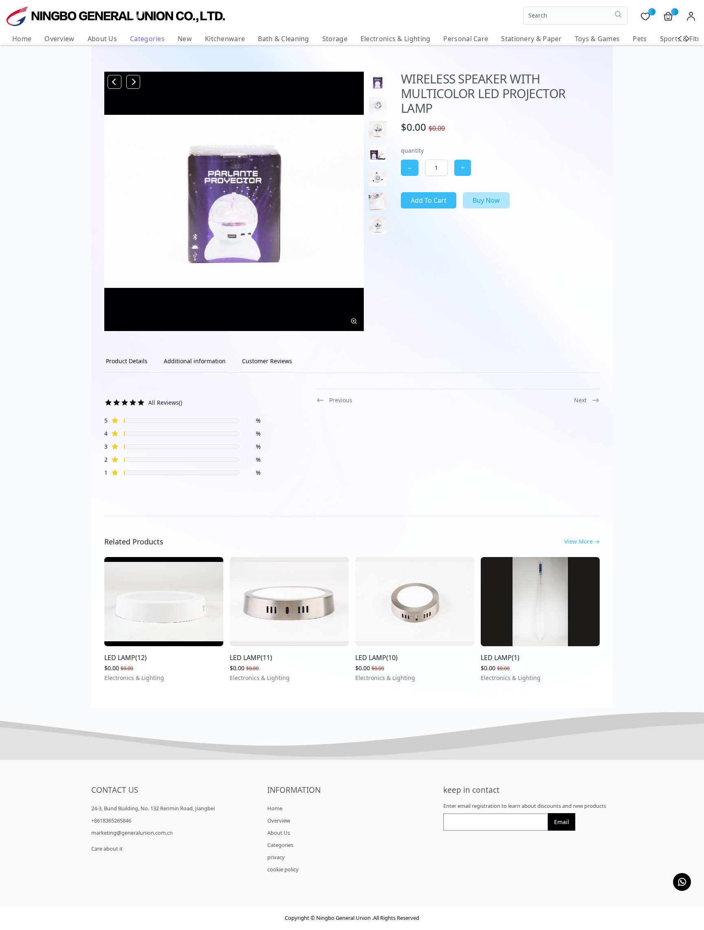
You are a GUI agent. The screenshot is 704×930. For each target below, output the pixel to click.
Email (561, 822)
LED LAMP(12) (125, 657)
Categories (147, 38)
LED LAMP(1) (500, 657)
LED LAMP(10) (376, 657)
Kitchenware (225, 38)
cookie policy (283, 869)
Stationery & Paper (531, 38)
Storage (335, 38)
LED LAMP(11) (251, 657)
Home (21, 38)
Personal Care (465, 38)
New (185, 38)
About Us (102, 38)
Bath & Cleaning (283, 38)
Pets (640, 38)
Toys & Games (597, 38)
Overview (59, 38)
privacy (276, 857)
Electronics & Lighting (396, 38)
